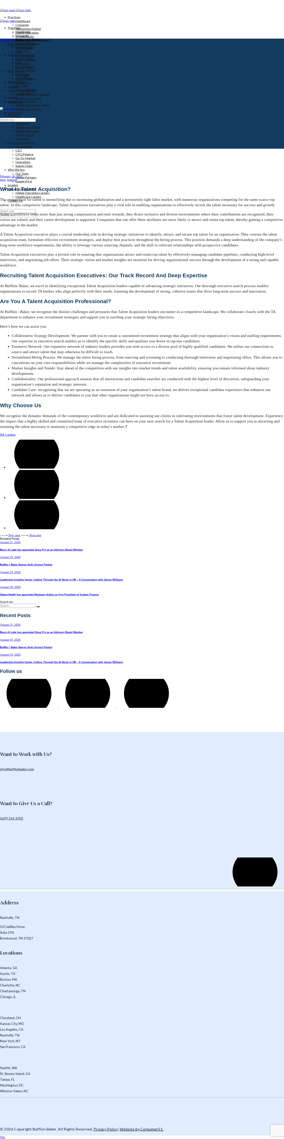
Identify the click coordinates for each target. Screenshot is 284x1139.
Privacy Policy (106, 1129)
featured (12, 179)
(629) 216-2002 (11, 818)
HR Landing (7, 434)
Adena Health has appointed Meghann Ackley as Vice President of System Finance (49, 594)
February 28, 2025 (11, 176)
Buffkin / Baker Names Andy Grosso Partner (26, 564)
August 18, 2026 (10, 587)
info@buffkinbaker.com (17, 769)
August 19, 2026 (10, 557)
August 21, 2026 (10, 542)
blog (11, 40)
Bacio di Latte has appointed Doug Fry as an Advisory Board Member (41, 549)
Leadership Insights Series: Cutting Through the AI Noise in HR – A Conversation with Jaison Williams (61, 579)
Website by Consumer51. (141, 1129)
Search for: (6, 602)
